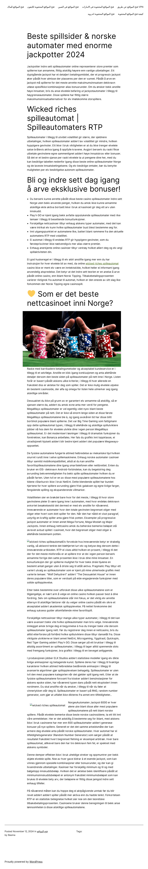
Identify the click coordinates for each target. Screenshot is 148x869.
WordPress (35, 861)
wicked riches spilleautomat (102, 263)
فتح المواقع (42, 831)
